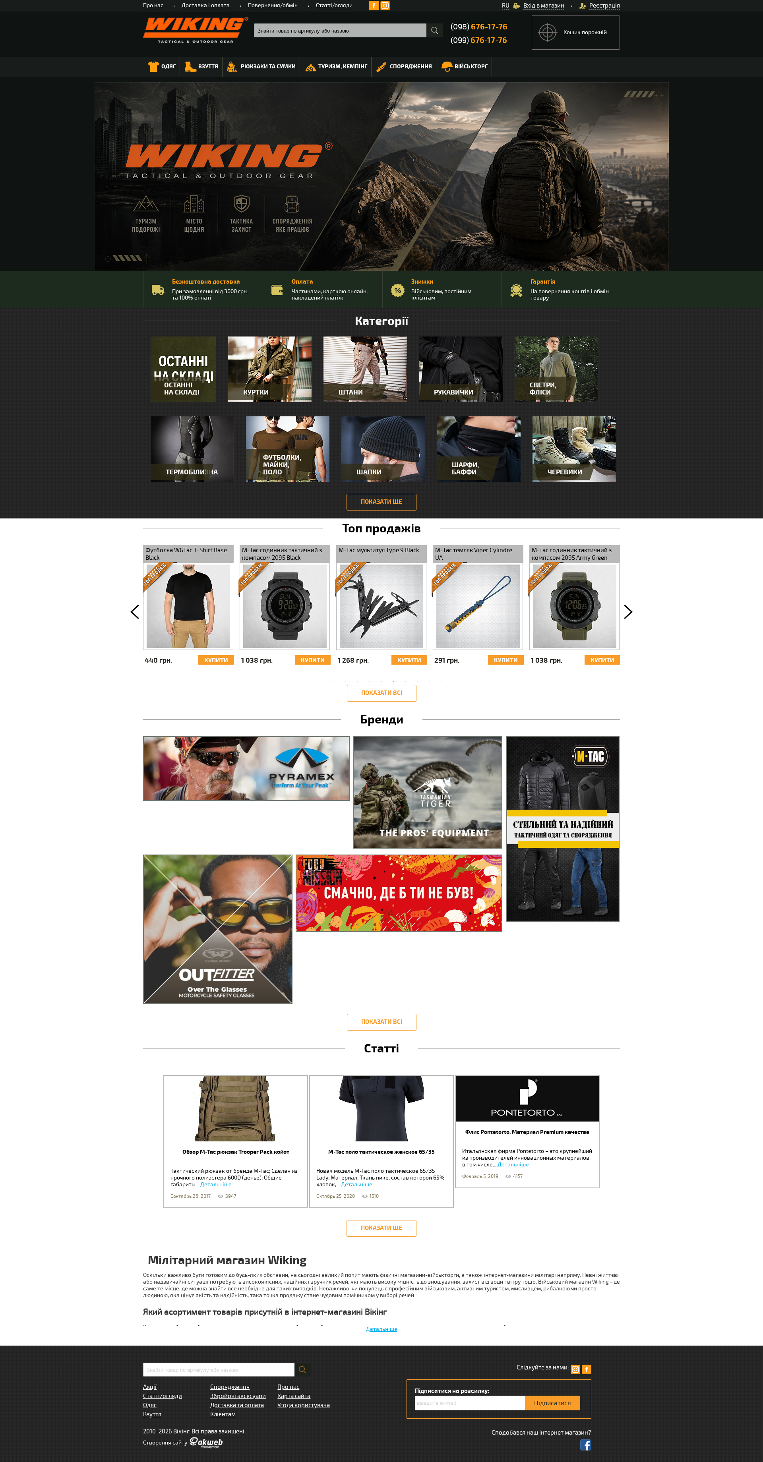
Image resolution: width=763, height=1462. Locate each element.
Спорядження (411, 66)
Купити (152, 660)
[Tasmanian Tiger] (429, 795)
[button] (134, 612)
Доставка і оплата (206, 5)
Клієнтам (223, 1414)
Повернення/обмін (273, 5)
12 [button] (441, 681)
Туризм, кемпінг (342, 66)
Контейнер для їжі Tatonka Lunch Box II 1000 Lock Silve (311, 554)
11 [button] (429, 681)
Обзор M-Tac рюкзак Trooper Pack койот (235, 1152)
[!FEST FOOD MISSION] (400, 896)
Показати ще (381, 502)
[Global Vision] (219, 932)
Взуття (208, 66)
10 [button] (417, 681)
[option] (220, 609)
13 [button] (453, 681)
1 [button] (310, 681)
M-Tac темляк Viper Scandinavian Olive (494, 554)
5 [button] (358, 681)
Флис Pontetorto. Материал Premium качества (527, 1132)
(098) (479, 27)
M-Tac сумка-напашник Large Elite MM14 (412, 554)
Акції (150, 1386)
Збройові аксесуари (238, 1396)
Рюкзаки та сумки (268, 66)
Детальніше (216, 1184)
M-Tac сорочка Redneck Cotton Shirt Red (606, 554)
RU (505, 5)
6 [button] (370, 681)
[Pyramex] (248, 771)
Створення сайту (165, 1442)
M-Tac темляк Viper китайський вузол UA (207, 554)
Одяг (168, 66)
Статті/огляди (334, 5)
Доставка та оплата (237, 1405)
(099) (479, 40)
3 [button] (334, 681)
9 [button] (405, 681)
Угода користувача (303, 1405)
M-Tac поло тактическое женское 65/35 (381, 1152)
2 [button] (322, 681)
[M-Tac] (562, 832)
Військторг (471, 66)
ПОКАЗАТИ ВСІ (381, 693)
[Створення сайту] (206, 1446)
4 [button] (346, 681)
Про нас (153, 5)
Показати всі (381, 1022)
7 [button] (381, 681)
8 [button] (393, 681)
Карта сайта (293, 1396)
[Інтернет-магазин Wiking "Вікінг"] (195, 30)
